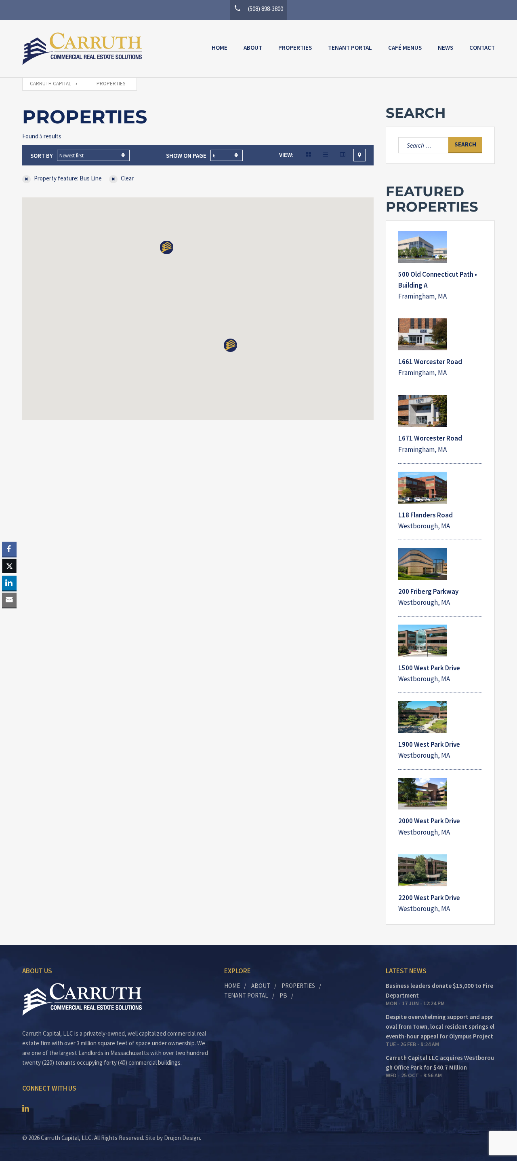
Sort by (41, 155)
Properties (295, 47)
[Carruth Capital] (82, 48)
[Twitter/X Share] (9, 566)
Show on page (186, 155)
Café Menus (405, 47)
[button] (166, 247)
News (445, 47)
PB (283, 995)
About (253, 47)
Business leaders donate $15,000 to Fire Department (439, 990)
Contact (482, 47)
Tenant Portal (350, 47)
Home (219, 47)
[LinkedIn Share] (9, 583)
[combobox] (93, 155)
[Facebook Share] (9, 549)
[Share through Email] (9, 600)
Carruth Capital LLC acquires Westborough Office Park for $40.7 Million (440, 1062)
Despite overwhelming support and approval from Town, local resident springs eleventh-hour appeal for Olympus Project (440, 1026)
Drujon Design (182, 1138)
